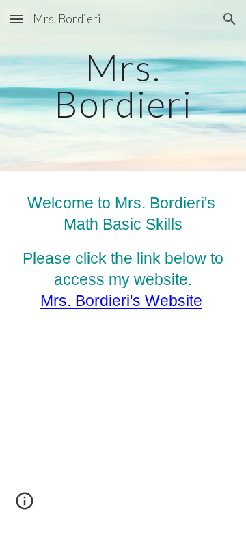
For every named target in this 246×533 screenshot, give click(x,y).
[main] (123, 86)
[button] (16, 19)
